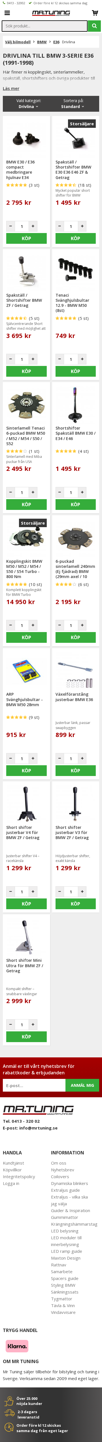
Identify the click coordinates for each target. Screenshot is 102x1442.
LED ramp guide (66, 1251)
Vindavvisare (63, 1312)
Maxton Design (65, 1258)
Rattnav (58, 1265)
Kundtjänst (13, 1163)
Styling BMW (63, 1285)
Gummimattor (64, 1217)
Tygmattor (61, 1298)
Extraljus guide (65, 1190)
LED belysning (64, 1231)
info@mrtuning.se (38, 1128)
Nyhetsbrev (62, 1169)
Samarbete (62, 1271)
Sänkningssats (64, 1292)
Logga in (11, 1183)
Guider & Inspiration (70, 1210)
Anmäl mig (82, 1085)
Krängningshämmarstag (74, 1224)
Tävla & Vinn (63, 1305)
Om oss (58, 1163)
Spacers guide (64, 1278)
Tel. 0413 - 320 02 (21, 1121)
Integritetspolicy (19, 1176)
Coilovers (60, 1176)
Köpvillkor (12, 1169)
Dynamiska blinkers (69, 1183)
